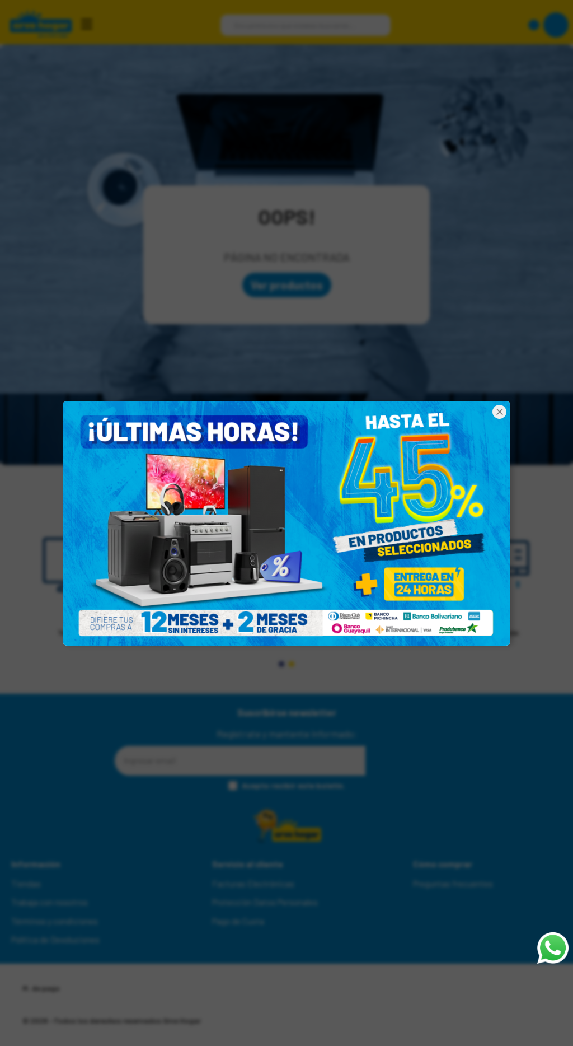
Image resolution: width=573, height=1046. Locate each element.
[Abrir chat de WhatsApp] (553, 948)
